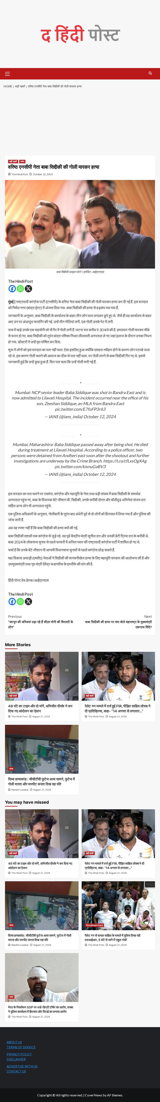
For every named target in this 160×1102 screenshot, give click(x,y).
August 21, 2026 (41, 716)
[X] (28, 288)
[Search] (150, 73)
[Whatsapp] (20, 288)
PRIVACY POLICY (19, 1054)
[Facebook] (12, 288)
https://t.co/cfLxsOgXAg (124, 460)
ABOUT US (14, 1042)
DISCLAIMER (16, 1059)
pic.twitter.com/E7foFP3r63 (80, 409)
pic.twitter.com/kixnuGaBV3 (80, 466)
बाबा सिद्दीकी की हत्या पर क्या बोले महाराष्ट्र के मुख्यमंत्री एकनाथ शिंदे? (118, 621)
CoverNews (93, 1095)
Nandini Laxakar (20, 789)
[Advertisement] (80, 122)
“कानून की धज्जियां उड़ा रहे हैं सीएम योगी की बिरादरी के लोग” (40, 621)
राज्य (22, 161)
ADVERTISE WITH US (22, 1066)
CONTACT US (16, 1071)
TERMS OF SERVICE (21, 1047)
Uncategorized (94, 925)
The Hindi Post (20, 174)
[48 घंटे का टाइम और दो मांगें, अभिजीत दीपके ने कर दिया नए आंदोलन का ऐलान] (42, 676)
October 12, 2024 (42, 174)
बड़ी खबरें (13, 161)
